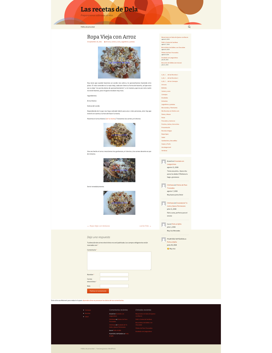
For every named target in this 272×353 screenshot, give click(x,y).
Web (88, 286)
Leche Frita (145, 225)
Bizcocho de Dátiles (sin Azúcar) (172, 63)
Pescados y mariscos (168, 121)
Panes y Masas (166, 114)
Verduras (164, 150)
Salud (163, 137)
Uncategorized (166, 147)
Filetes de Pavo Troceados (170, 53)
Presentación (166, 127)
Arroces (108, 42)
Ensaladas (165, 98)
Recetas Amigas (167, 131)
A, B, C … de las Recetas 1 (170, 75)
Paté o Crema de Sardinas (170, 42)
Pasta (163, 118)
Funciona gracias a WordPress (106, 349)
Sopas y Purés (166, 144)
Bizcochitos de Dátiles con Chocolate (173, 47)
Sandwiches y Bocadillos (169, 141)
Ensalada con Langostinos (170, 58)
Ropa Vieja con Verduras (98, 225)
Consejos (164, 94)
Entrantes (165, 101)
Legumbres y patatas (128, 42)
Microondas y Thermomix (169, 108)
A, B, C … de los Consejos (170, 81)
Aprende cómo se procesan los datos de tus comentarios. (103, 300)
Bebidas (164, 88)
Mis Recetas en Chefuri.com (170, 111)
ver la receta (110, 119)
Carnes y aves (116, 42)
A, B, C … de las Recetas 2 (170, 78)
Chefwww (170, 185)
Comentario (92, 250)
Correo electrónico (92, 280)
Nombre (90, 274)
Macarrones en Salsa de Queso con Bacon (175, 37)
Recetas (87, 313)
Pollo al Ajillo (176, 224)
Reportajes (165, 134)
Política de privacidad (88, 27)
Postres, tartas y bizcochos (170, 124)
